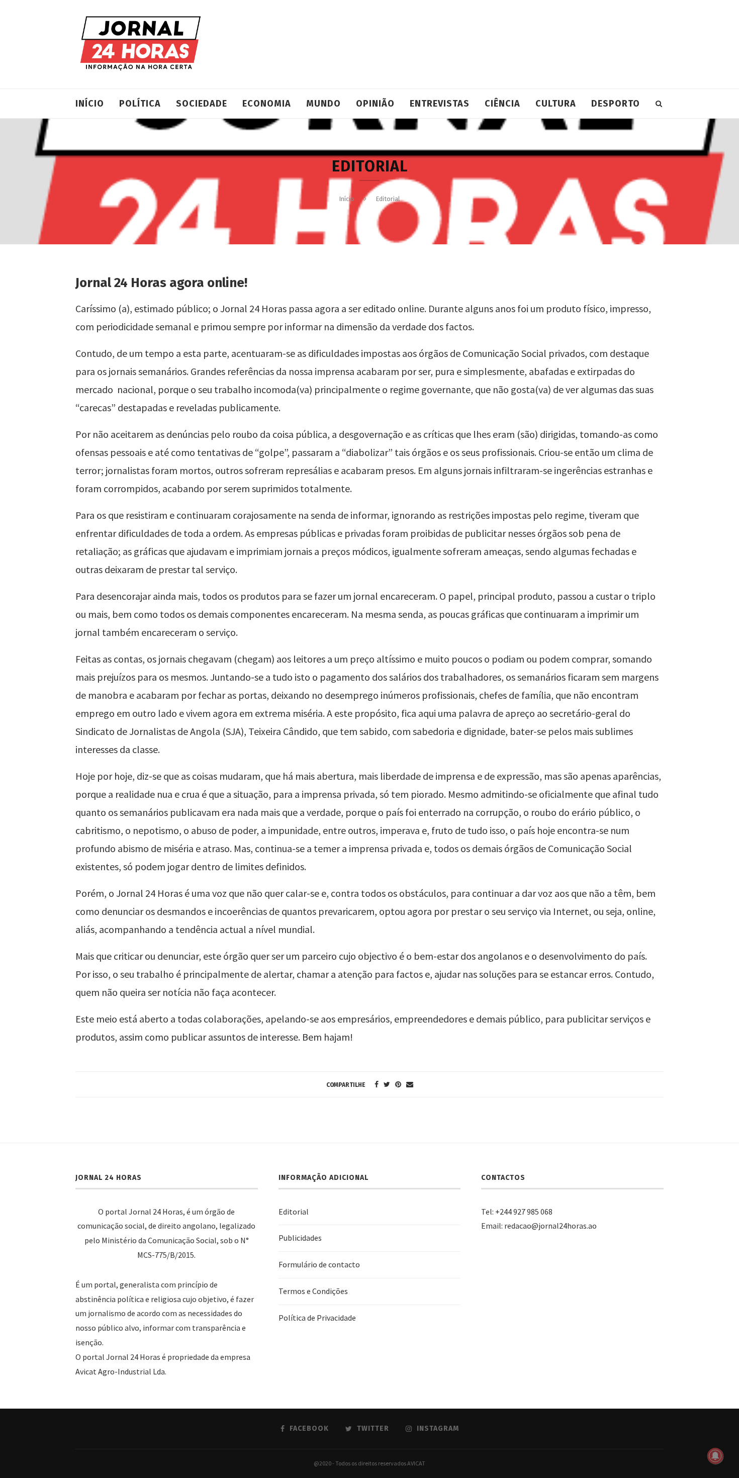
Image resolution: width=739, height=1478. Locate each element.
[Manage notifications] (715, 1456)
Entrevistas (440, 103)
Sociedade (201, 103)
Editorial (294, 1212)
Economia (266, 103)
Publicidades (300, 1238)
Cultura (555, 103)
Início (89, 103)
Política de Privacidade (317, 1318)
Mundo (323, 103)
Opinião (375, 103)
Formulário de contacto (319, 1264)
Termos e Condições (313, 1291)
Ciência (502, 103)
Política (140, 103)
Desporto (615, 103)
